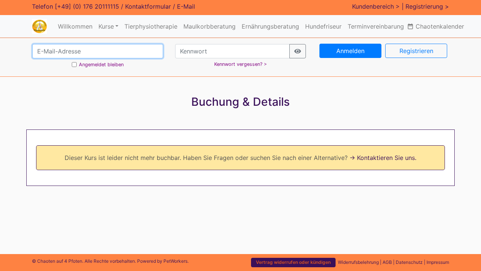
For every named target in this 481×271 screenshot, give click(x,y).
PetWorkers (175, 261)
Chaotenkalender (435, 26)
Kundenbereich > (376, 6)
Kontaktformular (148, 6)
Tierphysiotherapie (150, 26)
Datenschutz (409, 262)
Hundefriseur (323, 26)
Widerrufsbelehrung (358, 262)
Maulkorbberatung (209, 26)
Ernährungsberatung (270, 26)
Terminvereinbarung (376, 26)
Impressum (438, 262)
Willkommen (75, 26)
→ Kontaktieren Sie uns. (382, 157)
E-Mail (186, 6)
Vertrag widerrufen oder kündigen (293, 262)
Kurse (106, 26)
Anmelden (350, 51)
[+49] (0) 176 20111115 (87, 6)
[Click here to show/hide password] (297, 51)
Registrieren (416, 51)
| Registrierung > (425, 6)
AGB (387, 262)
